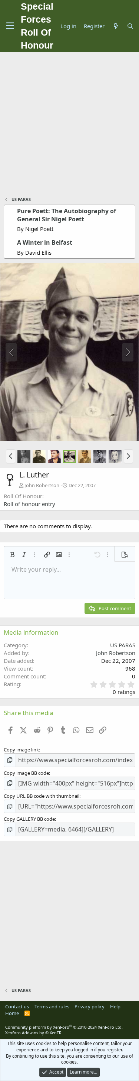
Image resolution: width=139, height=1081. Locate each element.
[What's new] (115, 26)
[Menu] (10, 26)
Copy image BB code (26, 773)
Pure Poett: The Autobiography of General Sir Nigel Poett (66, 215)
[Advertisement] (69, 125)
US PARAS (122, 645)
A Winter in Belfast (44, 242)
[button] (10, 456)
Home (12, 1013)
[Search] (130, 26)
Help (115, 1006)
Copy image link (21, 749)
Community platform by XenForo (64, 1027)
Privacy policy (90, 1006)
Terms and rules (51, 1006)
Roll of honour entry (29, 504)
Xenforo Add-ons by (33, 1032)
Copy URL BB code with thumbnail (41, 796)
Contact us (17, 1006)
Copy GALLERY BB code (29, 819)
